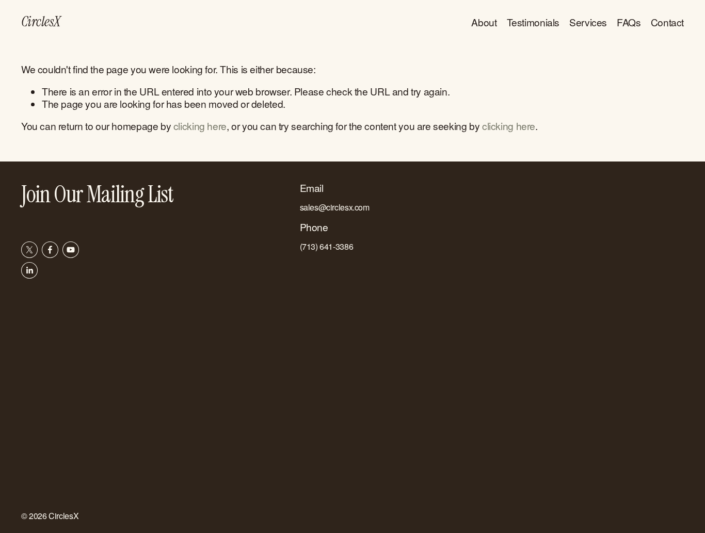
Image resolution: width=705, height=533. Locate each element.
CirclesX (41, 21)
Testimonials (533, 22)
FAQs (628, 22)
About (483, 22)
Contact (667, 22)
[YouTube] (70, 249)
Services (588, 22)
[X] (29, 249)
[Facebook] (50, 249)
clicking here (200, 126)
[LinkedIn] (29, 270)
